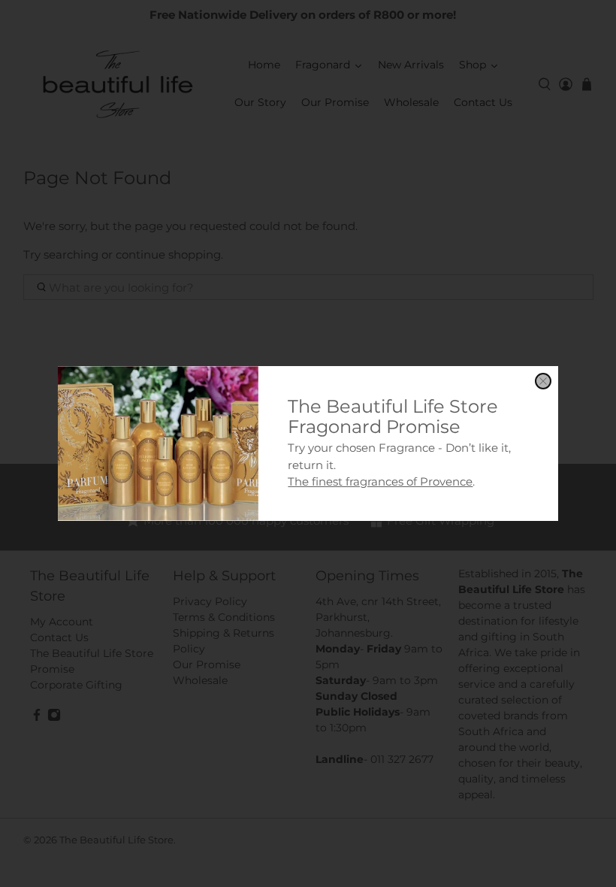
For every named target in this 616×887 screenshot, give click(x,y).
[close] (543, 381)
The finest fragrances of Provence (380, 481)
